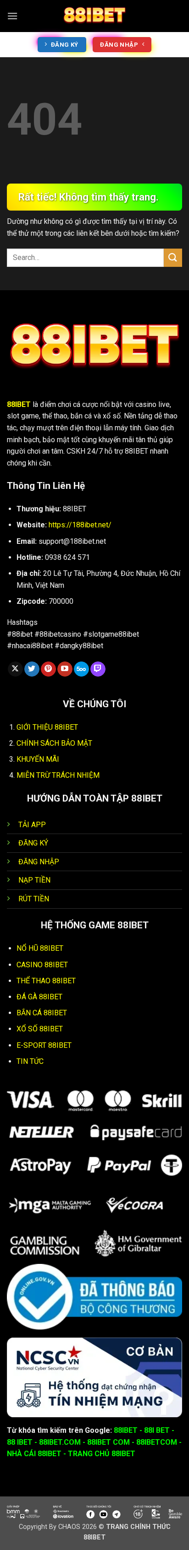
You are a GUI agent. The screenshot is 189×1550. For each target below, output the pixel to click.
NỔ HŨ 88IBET (40, 948)
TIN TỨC (30, 1061)
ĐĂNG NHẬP (38, 861)
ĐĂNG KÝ (33, 843)
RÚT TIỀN (33, 898)
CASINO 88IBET (42, 964)
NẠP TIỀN (34, 880)
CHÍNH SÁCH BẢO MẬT (54, 743)
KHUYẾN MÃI (38, 759)
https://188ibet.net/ (80, 524)
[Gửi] (173, 257)
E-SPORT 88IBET (44, 1045)
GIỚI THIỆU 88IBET (47, 727)
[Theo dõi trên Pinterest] (48, 669)
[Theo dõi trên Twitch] (98, 669)
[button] (12, 16)
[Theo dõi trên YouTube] (64, 669)
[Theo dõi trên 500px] (81, 669)
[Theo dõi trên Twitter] (31, 669)
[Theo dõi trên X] (15, 669)
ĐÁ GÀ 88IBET (39, 996)
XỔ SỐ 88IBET (40, 1028)
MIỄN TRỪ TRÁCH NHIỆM (58, 775)
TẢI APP (32, 824)
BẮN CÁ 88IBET (42, 1012)
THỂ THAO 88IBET (46, 980)
